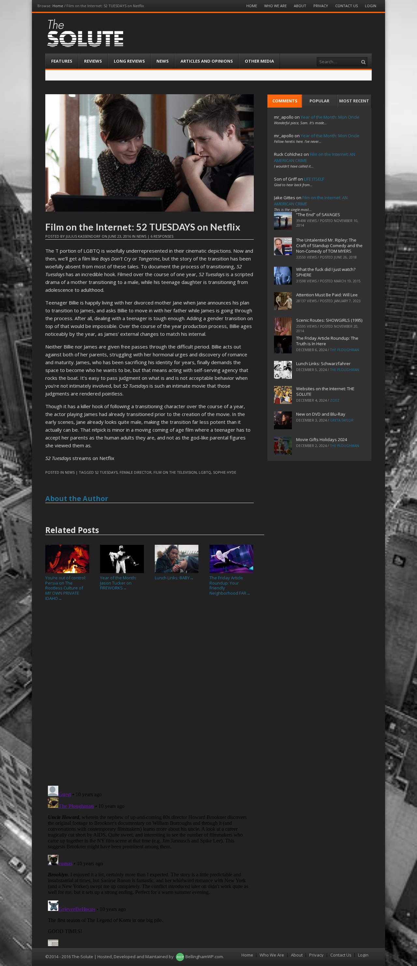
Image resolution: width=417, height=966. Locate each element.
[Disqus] (149, 695)
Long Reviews (129, 61)
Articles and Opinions (206, 61)
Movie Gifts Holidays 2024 (321, 439)
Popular (319, 101)
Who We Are (275, 5)
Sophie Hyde (224, 472)
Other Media (259, 61)
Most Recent (354, 101)
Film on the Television (175, 472)
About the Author (76, 498)
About (300, 5)
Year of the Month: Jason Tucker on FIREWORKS (118, 583)
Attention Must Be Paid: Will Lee (327, 295)
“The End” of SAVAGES (318, 214)
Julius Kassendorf (83, 236)
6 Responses (162, 236)
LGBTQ (205, 472)
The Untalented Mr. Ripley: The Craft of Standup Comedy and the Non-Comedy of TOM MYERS (329, 245)
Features (61, 61)
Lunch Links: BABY (174, 578)
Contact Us (346, 5)
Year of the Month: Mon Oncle (330, 117)
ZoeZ (334, 400)
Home (57, 5)
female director (135, 472)
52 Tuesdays (106, 472)
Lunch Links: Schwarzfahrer (323, 363)
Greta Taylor (341, 420)
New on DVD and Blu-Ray (320, 414)
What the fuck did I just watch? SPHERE (325, 272)
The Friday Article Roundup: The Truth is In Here (327, 341)
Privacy (320, 5)
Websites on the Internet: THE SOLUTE (325, 391)
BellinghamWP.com (204, 956)
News (162, 61)
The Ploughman (344, 350)
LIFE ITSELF (314, 179)
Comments (284, 101)
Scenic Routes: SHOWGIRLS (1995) (329, 320)
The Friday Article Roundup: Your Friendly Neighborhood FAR (230, 585)
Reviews (93, 61)
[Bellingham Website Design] (180, 956)
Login (370, 5)
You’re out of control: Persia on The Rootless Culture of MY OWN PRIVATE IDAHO (65, 588)
